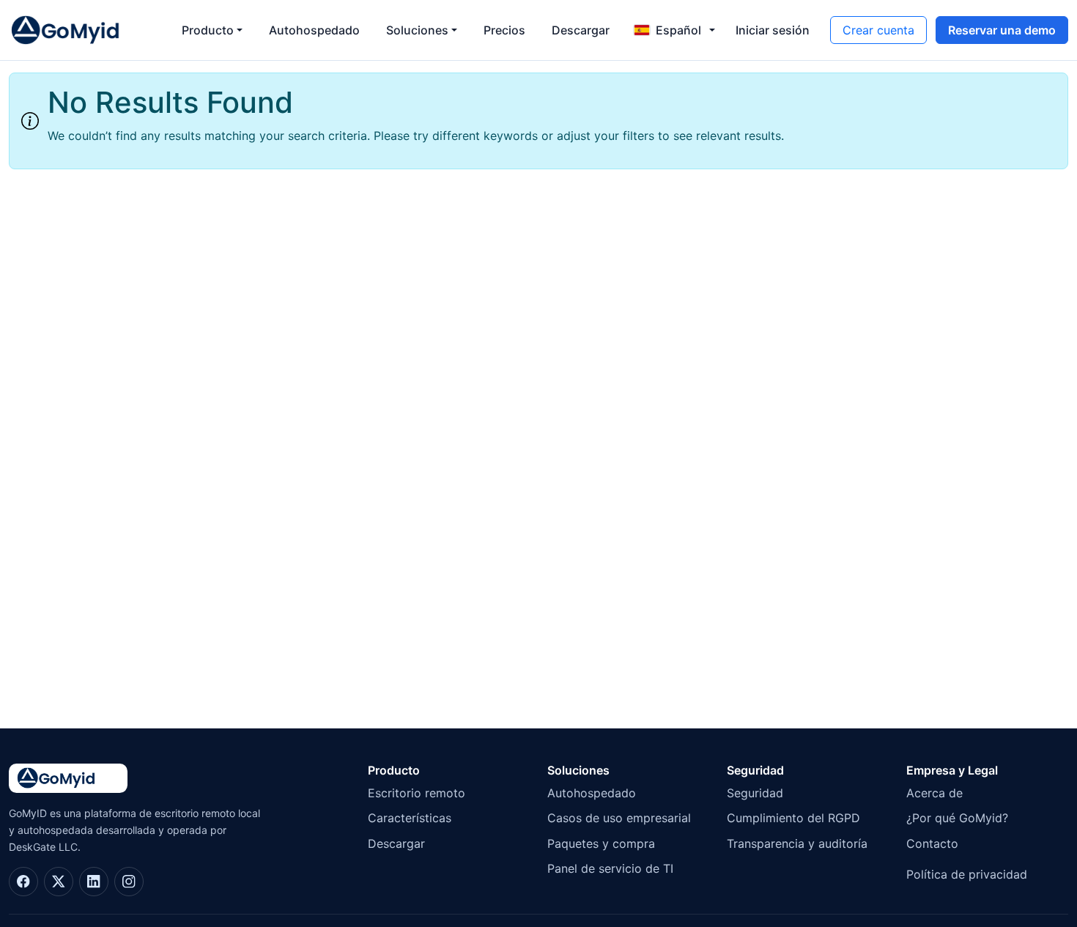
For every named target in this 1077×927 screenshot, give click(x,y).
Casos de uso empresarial (619, 817)
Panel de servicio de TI (610, 868)
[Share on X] (58, 881)
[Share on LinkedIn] (93, 881)
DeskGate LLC (43, 847)
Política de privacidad (966, 874)
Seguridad (755, 793)
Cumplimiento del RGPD (793, 817)
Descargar (581, 30)
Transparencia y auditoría (797, 843)
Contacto (932, 843)
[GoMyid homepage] (82, 30)
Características (409, 817)
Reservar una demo (1002, 30)
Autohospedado (314, 30)
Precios (504, 30)
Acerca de (934, 793)
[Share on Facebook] (23, 881)
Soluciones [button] (417, 30)
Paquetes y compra (601, 843)
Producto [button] (208, 30)
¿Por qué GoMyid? (957, 817)
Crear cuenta (878, 30)
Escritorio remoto (416, 793)
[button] (674, 30)
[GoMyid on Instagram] (129, 881)
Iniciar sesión (773, 30)
